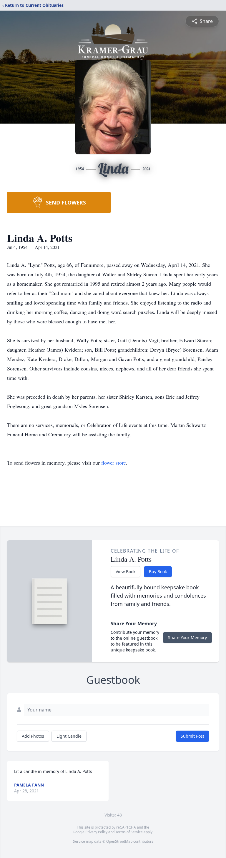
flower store (113, 462)
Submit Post (192, 736)
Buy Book (158, 571)
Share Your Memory (187, 637)
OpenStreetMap (119, 841)
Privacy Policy (96, 831)
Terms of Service (129, 831)
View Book (125, 571)
